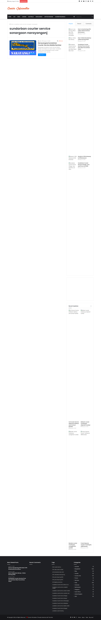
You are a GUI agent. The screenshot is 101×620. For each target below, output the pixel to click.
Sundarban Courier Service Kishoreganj (60, 600)
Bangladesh (39, 16)
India (18, 16)
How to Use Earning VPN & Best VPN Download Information (84, 30)
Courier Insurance (60, 16)
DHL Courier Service (56, 567)
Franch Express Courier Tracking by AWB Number (86, 544)
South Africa (78, 591)
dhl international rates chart (58, 572)
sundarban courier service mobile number (60, 605)
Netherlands (77, 587)
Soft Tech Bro (50, 617)
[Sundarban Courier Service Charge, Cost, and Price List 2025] (73, 217)
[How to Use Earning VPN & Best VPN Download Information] (73, 32)
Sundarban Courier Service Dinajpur (59, 595)
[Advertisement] (80, 289)
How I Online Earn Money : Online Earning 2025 (84, 38)
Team (87, 617)
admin (40, 41)
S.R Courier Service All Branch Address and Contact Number (74, 424)
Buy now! (91, 617)
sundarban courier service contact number (61, 590)
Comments (88, 23)
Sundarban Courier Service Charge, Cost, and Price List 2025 (84, 164)
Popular (71, 23)
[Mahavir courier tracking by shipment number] (86, 365)
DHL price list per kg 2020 (57, 577)
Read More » (42, 54)
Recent (79, 23)
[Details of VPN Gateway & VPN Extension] (73, 158)
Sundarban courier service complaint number (60, 588)
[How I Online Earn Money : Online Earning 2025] (73, 40)
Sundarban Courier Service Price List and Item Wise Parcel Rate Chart (84, 47)
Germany (77, 580)
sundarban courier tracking (58, 610)
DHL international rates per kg (58, 574)
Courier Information (32, 617)
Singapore (77, 589)
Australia (31, 16)
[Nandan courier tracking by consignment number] (74, 486)
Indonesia (77, 584)
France (76, 578)
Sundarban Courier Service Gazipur (59, 598)
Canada (24, 16)
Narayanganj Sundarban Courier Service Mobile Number (49, 44)
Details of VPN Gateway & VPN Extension (84, 157)
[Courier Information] (18, 9)
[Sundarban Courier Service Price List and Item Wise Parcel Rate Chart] (73, 99)
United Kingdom (48, 16)
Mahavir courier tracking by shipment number (85, 423)
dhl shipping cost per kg (57, 582)
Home (9, 16)
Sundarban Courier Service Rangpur (59, 608)
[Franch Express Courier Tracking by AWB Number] (86, 486)
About (83, 617)
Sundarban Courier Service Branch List (60, 584)
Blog (76, 571)
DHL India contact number (57, 569)
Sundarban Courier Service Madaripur (60, 603)
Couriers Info (78, 575)
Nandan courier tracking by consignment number (73, 545)
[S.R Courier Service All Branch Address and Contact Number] (74, 365)
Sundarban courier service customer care (60, 593)
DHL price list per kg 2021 (57, 579)
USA (14, 16)
